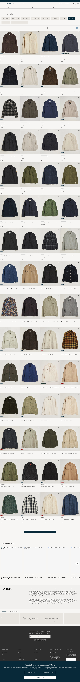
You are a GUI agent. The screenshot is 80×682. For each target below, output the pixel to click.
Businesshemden (25, 18)
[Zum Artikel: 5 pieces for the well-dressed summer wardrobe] (35, 563)
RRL (61, 352)
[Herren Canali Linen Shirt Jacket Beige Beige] (30, 141)
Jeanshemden (55, 18)
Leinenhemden (5, 18)
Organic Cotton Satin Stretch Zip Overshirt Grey (7, 387)
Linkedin (35, 659)
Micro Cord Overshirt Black (47, 288)
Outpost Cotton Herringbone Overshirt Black (9, 190)
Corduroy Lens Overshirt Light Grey (68, 255)
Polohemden (15, 22)
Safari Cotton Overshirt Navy (47, 156)
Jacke (63, 593)
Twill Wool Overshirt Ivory (66, 156)
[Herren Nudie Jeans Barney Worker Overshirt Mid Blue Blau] (30, 372)
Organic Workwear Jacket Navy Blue (49, 57)
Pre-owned (48, 7)
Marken (35, 7)
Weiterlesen (50, 668)
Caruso (42, 122)
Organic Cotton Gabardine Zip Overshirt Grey (49, 321)
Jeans (49, 600)
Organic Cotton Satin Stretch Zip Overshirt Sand (7, 354)
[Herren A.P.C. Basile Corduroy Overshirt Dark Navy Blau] (10, 207)
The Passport (4, 652)
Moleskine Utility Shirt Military (68, 189)
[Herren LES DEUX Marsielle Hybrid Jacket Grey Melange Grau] (70, 306)
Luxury (52, 7)
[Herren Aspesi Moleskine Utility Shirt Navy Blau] (50, 174)
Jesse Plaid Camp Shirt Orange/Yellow (69, 354)
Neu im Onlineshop (5, 7)
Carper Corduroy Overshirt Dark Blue (69, 288)
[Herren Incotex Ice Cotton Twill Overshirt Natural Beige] (30, 43)
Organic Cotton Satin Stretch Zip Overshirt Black (48, 486)
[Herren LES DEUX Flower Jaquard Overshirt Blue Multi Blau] (10, 306)
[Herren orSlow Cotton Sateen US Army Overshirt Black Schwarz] (10, 141)
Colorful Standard (45, 56)
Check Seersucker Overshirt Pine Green (9, 519)
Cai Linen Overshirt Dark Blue (67, 519)
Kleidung (11, 7)
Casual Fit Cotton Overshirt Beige (28, 288)
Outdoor (39, 7)
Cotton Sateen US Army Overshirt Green (49, 222)
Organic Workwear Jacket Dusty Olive (69, 90)
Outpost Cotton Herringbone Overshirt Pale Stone (29, 91)
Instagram (36, 652)
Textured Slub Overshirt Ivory (47, 519)
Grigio (1, 89)
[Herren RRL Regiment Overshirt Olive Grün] (30, 174)
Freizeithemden (35, 18)
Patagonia (63, 56)
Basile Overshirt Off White (46, 420)
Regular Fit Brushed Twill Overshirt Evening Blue (28, 222)
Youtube (35, 657)
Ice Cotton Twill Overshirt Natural (28, 57)
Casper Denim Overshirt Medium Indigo (9, 288)
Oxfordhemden (5, 22)
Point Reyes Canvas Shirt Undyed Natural (50, 387)
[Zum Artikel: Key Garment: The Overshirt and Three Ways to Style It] (11, 563)
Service (60, 3)
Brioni (22, 451)
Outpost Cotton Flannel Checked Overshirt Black (48, 255)
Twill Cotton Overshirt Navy (47, 123)
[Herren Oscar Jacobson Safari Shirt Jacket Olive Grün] (30, 108)
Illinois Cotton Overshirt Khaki (67, 486)
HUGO (22, 484)
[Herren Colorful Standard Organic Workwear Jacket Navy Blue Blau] (50, 43)
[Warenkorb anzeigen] (78, 4)
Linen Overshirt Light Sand (47, 354)
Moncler (2, 122)
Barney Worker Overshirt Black (27, 255)
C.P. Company (43, 319)
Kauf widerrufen (21, 659)
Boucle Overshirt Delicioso (26, 354)
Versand (19, 652)
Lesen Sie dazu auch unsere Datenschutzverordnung (40, 640)
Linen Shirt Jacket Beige (26, 156)
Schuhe (15, 7)
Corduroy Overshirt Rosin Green (7, 420)
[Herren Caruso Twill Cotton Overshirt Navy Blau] (50, 108)
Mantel (30, 594)
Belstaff (22, 89)
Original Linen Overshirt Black (7, 453)
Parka (36, 594)
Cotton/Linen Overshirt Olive (27, 453)
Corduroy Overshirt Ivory (66, 420)
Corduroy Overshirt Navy (5, 90)
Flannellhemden (45, 18)
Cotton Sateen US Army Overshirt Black (9, 156)
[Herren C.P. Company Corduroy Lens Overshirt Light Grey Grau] (70, 240)
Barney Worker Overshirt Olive (7, 486)
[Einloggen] (73, 4)
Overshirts (71, 18)
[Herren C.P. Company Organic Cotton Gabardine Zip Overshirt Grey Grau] (50, 306)
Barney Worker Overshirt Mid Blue (28, 387)
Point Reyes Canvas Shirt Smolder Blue (69, 57)
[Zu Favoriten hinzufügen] (18, 32)
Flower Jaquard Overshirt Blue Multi (8, 321)
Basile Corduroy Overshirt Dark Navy (8, 222)
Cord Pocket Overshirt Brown (6, 57)
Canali (22, 155)
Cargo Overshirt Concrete (66, 123)
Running (43, 7)
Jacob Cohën (3, 56)
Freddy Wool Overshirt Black (6, 255)
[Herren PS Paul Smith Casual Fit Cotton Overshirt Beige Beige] (30, 273)
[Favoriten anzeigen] (75, 3)
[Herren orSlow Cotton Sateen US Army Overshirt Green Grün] (50, 207)
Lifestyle (31, 7)
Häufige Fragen (21, 657)
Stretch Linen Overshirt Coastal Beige (69, 387)
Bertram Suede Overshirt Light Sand (69, 453)
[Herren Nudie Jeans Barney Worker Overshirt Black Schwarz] (30, 240)
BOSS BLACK (63, 517)
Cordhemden (63, 18)
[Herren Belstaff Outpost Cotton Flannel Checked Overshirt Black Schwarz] (50, 240)
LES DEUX (62, 155)
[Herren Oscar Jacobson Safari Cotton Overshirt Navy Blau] (50, 141)
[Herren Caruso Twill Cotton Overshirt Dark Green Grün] (50, 438)
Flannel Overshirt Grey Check (6, 123)
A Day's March (3, 451)
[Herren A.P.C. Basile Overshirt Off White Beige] (50, 405)
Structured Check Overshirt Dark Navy (29, 519)
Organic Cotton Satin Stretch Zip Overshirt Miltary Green (28, 420)
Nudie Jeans (23, 385)
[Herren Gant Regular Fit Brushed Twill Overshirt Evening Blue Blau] (30, 207)
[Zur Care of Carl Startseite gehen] (6, 3)
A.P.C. (42, 418)
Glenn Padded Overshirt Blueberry (68, 222)
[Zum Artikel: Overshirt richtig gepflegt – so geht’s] (58, 563)
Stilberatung (68, 3)
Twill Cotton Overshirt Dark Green (48, 453)
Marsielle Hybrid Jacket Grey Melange (69, 321)
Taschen (27, 7)
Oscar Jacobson (24, 122)
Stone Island (3, 352)
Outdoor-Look (32, 592)
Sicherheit (4, 657)
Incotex (22, 56)
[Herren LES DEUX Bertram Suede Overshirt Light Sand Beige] (70, 438)
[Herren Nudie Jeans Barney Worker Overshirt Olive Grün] (10, 471)
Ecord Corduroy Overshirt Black (28, 486)
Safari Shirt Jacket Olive (26, 123)
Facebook (36, 654)
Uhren (24, 7)
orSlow (2, 155)
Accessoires (20, 7)
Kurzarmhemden (15, 18)
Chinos (57, 600)
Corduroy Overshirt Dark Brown (48, 90)
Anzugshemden (23, 22)
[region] (40, 618)
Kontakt (19, 654)
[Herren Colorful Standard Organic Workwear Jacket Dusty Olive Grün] (70, 76)
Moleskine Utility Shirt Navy (47, 189)
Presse (3, 659)
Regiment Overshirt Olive (26, 189)
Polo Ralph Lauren (65, 385)
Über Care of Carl (5, 654)
